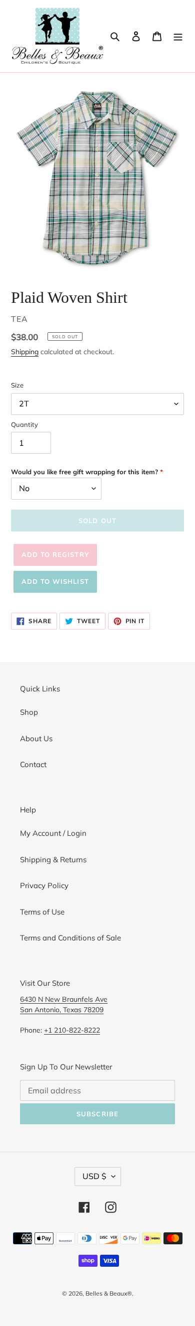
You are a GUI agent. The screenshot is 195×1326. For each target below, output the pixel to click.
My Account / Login (53, 833)
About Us (36, 738)
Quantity (24, 424)
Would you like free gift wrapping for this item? (84, 472)
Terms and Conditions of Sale (70, 937)
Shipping (24, 351)
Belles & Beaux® (109, 1293)
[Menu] (178, 36)
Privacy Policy (44, 885)
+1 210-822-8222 (72, 1030)
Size (17, 385)
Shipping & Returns (53, 859)
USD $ (94, 1176)
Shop (29, 712)
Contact (33, 764)
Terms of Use (42, 912)
